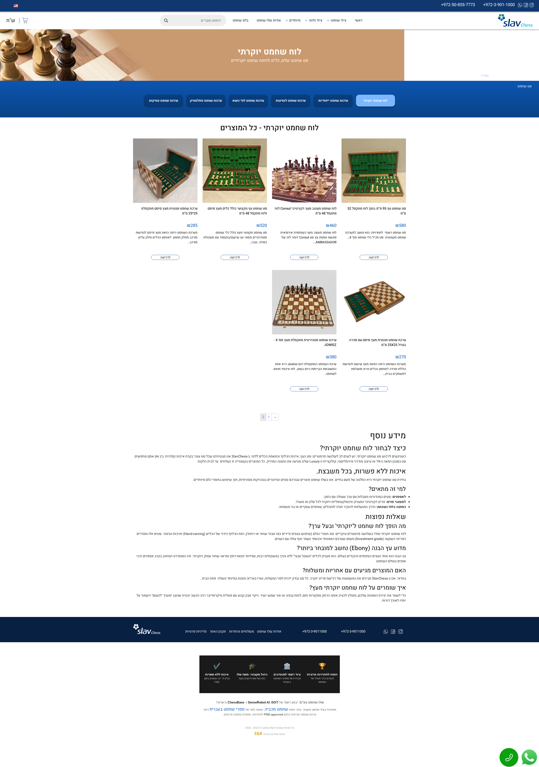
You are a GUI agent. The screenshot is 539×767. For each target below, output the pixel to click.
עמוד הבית (530, 75)
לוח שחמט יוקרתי (500, 75)
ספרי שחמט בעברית (226, 709)
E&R (258, 734)
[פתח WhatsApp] (529, 757)
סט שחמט (517, 75)
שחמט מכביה (276, 709)
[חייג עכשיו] (509, 757)
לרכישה (374, 257)
